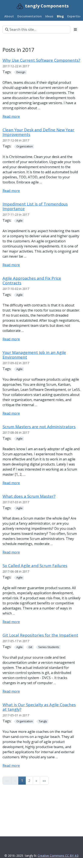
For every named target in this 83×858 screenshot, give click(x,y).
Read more (11, 116)
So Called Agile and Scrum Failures (35, 565)
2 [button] (29, 780)
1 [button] (22, 780)
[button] (36, 781)
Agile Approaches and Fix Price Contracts (32, 280)
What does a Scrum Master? (29, 496)
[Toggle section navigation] (75, 29)
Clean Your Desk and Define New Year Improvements (38, 132)
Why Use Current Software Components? (41, 60)
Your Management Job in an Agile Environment (34, 355)
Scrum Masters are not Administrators (39, 426)
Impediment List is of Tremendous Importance (35, 206)
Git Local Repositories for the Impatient (40, 635)
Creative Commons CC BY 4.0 (58, 856)
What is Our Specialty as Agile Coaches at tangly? (39, 707)
